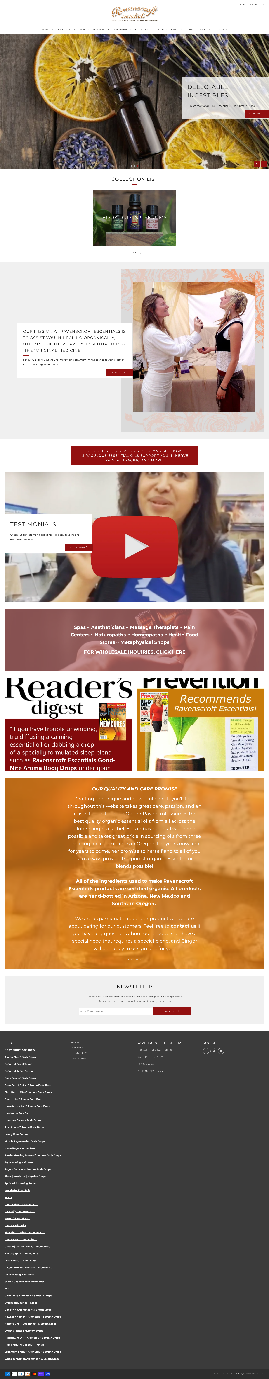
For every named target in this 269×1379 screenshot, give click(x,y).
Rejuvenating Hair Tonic (19, 1274)
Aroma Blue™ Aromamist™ (21, 1204)
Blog (212, 30)
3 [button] (138, 166)
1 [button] (131, 166)
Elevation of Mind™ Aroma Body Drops (28, 1092)
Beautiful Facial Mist (17, 1218)
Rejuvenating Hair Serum (20, 1162)
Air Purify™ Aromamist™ (20, 1211)
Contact (191, 30)
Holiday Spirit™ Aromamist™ (22, 1253)
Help (203, 30)
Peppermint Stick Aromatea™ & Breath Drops (32, 1337)
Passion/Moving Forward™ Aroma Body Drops (33, 1155)
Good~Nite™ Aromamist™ (21, 1239)
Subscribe (170, 1011)
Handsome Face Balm (18, 1113)
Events (223, 30)
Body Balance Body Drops (20, 1078)
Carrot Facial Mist (15, 1225)
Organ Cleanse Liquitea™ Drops (24, 1330)
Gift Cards (161, 30)
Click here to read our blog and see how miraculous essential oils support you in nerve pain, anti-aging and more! (134, 455)
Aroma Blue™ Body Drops (20, 1057)
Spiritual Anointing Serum (21, 1183)
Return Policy (78, 1057)
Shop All (145, 30)
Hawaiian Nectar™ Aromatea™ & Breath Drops (33, 1316)
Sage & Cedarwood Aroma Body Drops (28, 1169)
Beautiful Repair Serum (19, 1071)
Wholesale (77, 1047)
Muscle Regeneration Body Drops (25, 1141)
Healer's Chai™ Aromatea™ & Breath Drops (30, 1323)
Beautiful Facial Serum (18, 1064)
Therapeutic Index (124, 30)
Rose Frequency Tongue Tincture (24, 1344)
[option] (134, 101)
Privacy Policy (79, 1052)
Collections (82, 30)
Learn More (55, 110)
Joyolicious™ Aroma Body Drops (24, 1127)
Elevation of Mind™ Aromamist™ (25, 1232)
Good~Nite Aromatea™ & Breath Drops (28, 1309)
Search (75, 1042)
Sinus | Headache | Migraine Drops (25, 1176)
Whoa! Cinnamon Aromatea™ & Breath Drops (32, 1358)
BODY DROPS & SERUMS (20, 1049)
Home (45, 30)
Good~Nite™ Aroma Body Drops (24, 1099)
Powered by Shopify (223, 1374)
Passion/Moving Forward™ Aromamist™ (29, 1267)
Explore (133, 959)
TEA (7, 1288)
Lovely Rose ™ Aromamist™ (22, 1260)
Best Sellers (60, 30)
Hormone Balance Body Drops (23, 1120)
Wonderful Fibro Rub (17, 1190)
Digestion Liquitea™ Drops (21, 1302)
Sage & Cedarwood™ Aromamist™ (26, 1281)
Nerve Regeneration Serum (21, 1148)
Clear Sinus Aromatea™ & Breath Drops (28, 1295)
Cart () (254, 4)
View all (133, 253)
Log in (242, 4)
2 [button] (134, 166)
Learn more (117, 372)
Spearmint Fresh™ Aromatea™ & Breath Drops (33, 1351)
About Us (177, 30)
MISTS (8, 1197)
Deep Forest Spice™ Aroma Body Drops (28, 1085)
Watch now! (77, 547)
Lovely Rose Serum (16, 1134)
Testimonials (101, 30)
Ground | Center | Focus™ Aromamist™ (28, 1246)
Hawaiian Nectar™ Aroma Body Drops (27, 1106)
